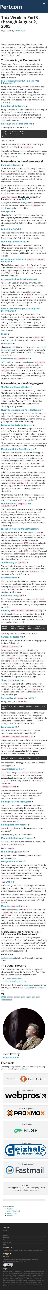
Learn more (34, 1190)
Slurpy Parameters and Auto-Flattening (21, 410)
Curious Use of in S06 (17, 698)
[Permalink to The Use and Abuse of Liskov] (31, 387)
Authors (5, 1235)
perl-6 (3, 997)
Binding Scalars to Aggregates (16, 801)
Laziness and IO (9, 727)
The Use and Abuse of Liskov (15, 387)
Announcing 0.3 (15, 358)
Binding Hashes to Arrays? (14, 824)
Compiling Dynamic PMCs (14, 241)
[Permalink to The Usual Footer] (25, 965)
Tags (4, 1240)
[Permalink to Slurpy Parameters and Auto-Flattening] (42, 410)
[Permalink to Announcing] (30, 358)
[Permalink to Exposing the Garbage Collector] (33, 425)
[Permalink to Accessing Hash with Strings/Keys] (36, 279)
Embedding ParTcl (10, 229)
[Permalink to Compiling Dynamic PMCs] (28, 241)
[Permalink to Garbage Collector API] (24, 636)
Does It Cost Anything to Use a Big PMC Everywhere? (20, 309)
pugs (37, 997)
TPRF (7, 1079)
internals (16, 997)
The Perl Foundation (14, 978)
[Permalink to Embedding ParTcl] (20, 229)
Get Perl (10, 1209)
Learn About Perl (13, 1211)
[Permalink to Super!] (8, 334)
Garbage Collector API (12, 636)
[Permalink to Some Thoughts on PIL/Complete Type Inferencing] (14, 83)
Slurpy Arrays (11, 680)
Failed (25, 199)
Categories (6, 1237)
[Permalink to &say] (23, 768)
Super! (4, 334)
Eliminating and (13, 851)
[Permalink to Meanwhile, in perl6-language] (42, 383)
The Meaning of (13, 562)
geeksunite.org (7, 958)
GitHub (24, 1069)
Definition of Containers (13, 106)
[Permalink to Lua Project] (14, 343)
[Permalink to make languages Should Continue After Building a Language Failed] (29, 199)
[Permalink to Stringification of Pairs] (25, 861)
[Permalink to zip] (13, 881)
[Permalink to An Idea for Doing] (25, 595)
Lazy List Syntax (9, 577)
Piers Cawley (19, 30)
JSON (4, 1244)
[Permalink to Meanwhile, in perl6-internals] (42, 161)
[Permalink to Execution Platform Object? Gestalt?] (39, 528)
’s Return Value (12, 768)
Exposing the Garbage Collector (16, 425)
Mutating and (13, 906)
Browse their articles (11, 1057)
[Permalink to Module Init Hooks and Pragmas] (34, 838)
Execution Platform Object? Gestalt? (19, 528)
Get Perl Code (12, 1213)
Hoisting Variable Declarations (16, 123)
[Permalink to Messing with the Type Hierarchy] (35, 449)
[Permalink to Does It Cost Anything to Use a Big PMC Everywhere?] (15, 310)
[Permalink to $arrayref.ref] (18, 786)
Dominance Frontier (11, 165)
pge (33, 997)
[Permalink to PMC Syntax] (14, 211)
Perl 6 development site (16, 981)
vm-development (7, 999)
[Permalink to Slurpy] (23, 680)
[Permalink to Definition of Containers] (26, 106)
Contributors (7, 1242)
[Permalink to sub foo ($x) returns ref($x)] (34, 736)
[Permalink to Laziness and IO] (18, 727)
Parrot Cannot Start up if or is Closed (23, 260)
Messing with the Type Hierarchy (17, 449)
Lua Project (7, 343)
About (5, 1233)
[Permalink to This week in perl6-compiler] (39, 60)
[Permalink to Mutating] (27, 906)
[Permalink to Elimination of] (16, 505)
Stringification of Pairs (12, 861)
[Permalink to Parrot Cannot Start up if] (11, 261)
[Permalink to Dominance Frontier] (22, 165)
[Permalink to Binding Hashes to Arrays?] (28, 824)
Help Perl (10, 1215)
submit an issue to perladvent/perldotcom (25, 1250)
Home (5, 1230)
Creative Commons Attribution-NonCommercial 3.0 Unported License (20, 1260)
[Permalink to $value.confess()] (21, 646)
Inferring (22, 610)
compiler (9, 997)
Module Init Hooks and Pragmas (17, 838)
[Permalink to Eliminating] (28, 851)
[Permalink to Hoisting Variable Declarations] (33, 123)
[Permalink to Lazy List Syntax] (18, 577)
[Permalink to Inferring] (45, 610)
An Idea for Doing (12, 595)
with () (7, 881)
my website (25, 985)
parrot (23, 997)
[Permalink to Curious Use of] (35, 698)
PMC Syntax (7, 211)
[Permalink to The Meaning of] (27, 562)
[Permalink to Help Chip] (12, 954)
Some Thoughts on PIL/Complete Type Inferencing (20, 81)
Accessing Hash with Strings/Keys (18, 279)
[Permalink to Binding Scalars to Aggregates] (32, 801)
